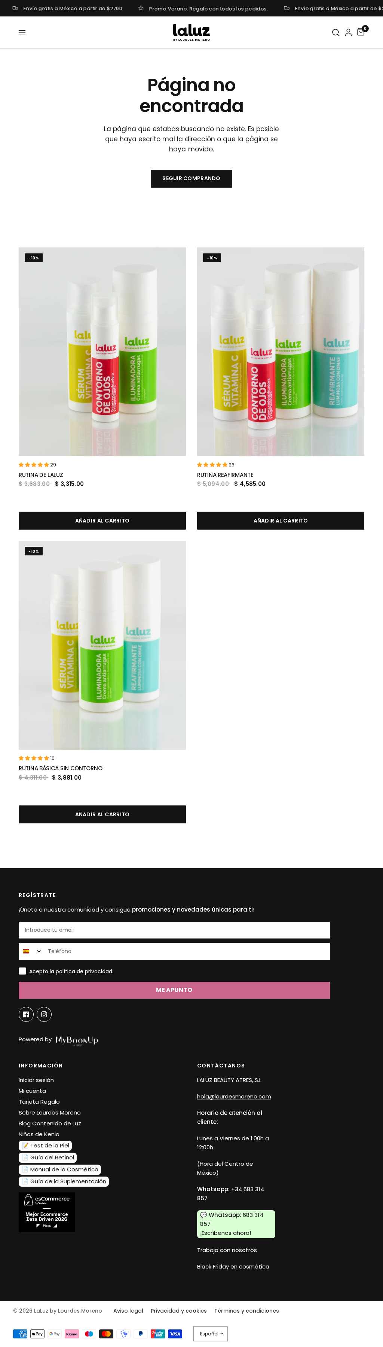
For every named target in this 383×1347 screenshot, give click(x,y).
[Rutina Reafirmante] (280, 351)
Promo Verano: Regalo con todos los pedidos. (208, 8)
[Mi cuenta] (348, 32)
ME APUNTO (174, 990)
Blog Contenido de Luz (50, 1123)
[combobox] (31, 951)
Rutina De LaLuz (41, 475)
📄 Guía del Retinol (48, 1157)
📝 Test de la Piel (45, 1145)
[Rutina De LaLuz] (102, 351)
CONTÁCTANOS (221, 1065)
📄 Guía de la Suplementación (64, 1181)
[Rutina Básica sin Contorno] (102, 645)
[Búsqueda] (336, 33)
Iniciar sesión (36, 1080)
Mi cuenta (32, 1091)
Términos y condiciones (246, 1310)
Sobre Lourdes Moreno (50, 1112)
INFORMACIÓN (41, 1065)
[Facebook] (26, 1014)
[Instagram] (44, 1014)
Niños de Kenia (39, 1134)
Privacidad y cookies (179, 1310)
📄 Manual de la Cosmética (60, 1169)
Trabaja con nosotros (227, 1250)
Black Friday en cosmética (233, 1266)
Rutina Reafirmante (225, 475)
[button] (34, 464)
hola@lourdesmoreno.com (234, 1096)
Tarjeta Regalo (39, 1102)
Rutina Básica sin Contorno (60, 768)
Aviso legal (128, 1310)
